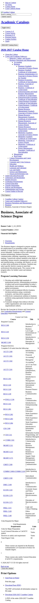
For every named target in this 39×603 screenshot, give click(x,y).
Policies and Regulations (13, 187)
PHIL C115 (7, 508)
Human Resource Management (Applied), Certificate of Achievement (27, 117)
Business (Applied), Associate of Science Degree (28, 67)
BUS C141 (7, 404)
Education (13, 164)
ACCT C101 (7, 356)
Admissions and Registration (15, 178)
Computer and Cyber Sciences (20, 162)
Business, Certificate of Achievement (26, 89)
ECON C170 (7, 495)
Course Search (10, 33)
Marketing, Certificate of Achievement (26, 145)
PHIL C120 (7, 511)
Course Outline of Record (14, 191)
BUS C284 (9, 423)
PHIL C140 (7, 516)
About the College (11, 54)
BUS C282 (9, 414)
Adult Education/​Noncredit (14, 176)
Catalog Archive (10, 39)
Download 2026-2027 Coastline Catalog (19, 595)
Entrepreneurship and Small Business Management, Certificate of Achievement (27, 93)
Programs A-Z (10, 35)
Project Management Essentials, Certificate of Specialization (26, 150)
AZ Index (8, 5)
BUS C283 (9, 419)
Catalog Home (10, 6)
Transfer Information (12, 185)
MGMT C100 (6, 342)
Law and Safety (15, 170)
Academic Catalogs (15, 22)
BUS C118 (7, 385)
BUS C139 (7, 394)
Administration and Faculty (14, 189)
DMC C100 (7, 485)
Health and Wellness (17, 166)
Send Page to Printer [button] (12, 578)
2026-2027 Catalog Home (15, 49)
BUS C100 (5, 325)
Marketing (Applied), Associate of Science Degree (28, 134)
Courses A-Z (9, 31)
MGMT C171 (8, 458)
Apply (7, 41)
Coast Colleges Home (12, 8)
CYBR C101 (9, 440)
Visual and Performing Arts (19, 174)
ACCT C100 (7, 352)
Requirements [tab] (10, 243)
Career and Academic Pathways (16, 56)
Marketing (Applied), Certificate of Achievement (27, 137)
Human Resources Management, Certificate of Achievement (27, 129)
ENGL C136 (9, 399)
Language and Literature (18, 168)
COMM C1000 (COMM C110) (14, 471)
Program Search (10, 37)
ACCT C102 (7, 361)
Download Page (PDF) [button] (13, 585)
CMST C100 (7, 464)
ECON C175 (7, 502)
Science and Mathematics (18, 172)
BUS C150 (5, 338)
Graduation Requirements (14, 181)
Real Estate (18, 156)
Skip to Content (10, 3)
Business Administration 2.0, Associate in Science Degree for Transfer (28, 76)
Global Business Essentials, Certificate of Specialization (27, 102)
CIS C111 (8, 435)
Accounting (18, 62)
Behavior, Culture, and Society (20, 58)
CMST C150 (7, 478)
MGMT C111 (8, 445)
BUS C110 (5, 332)
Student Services (11, 180)
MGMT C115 (8, 452)
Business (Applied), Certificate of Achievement (27, 71)
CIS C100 (6, 428)
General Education (11, 183)
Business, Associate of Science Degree (25, 85)
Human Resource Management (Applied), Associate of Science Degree (28, 111)
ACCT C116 (7, 369)
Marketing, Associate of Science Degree (26, 141)
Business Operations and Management (23, 60)
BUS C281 (7, 409)
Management (18, 154)
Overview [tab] (8, 241)
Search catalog (6, 14)
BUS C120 (7, 389)
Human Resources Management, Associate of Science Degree (27, 123)
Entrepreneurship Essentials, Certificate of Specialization (27, 98)
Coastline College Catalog (14, 199)
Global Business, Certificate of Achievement (27, 106)
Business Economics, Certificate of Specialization (27, 81)
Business (17, 64)
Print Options (6, 195)
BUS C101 (7, 379)
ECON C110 (7, 490)
